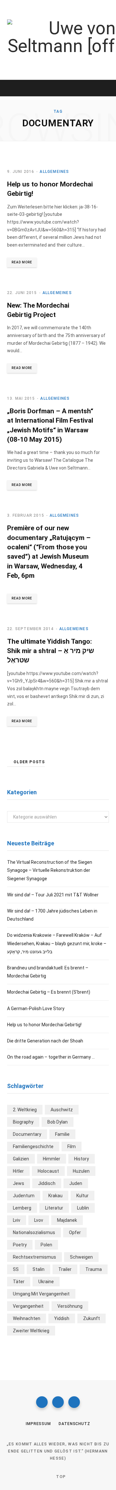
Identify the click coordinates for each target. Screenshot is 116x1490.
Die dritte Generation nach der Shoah (45, 1040)
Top (60, 1476)
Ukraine (46, 1281)
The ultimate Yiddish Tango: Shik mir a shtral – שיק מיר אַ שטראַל (50, 651)
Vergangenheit (28, 1306)
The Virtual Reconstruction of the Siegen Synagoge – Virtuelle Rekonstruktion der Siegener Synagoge (49, 870)
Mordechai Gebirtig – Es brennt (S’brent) (48, 992)
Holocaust (48, 1171)
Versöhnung (69, 1306)
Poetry (20, 1244)
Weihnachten (26, 1318)
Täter (18, 1281)
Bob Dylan (57, 1122)
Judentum (23, 1195)
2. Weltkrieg (25, 1109)
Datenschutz (74, 1423)
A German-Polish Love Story (35, 1008)
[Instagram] (58, 1402)
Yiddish (61, 1318)
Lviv (16, 1220)
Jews (18, 1183)
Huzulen (81, 1171)
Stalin (38, 1269)
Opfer (75, 1232)
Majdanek (67, 1220)
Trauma (93, 1269)
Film (71, 1146)
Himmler (51, 1158)
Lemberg (22, 1207)
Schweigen (81, 1257)
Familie (62, 1134)
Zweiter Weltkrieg (31, 1330)
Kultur (82, 1195)
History (81, 1158)
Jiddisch (46, 1183)
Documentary (27, 1134)
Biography (23, 1122)
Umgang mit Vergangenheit (41, 1293)
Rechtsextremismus (34, 1257)
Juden (75, 1183)
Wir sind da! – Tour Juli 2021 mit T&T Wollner (53, 894)
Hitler (18, 1171)
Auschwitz (62, 1109)
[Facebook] (42, 1402)
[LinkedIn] (74, 1402)
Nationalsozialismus (34, 1232)
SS (16, 1269)
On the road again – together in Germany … (51, 1057)
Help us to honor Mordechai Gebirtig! (44, 1024)
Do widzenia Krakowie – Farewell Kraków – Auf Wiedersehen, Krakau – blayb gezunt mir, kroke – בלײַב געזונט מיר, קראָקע (56, 943)
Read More (22, 262)
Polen (46, 1244)
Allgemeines (54, 171)
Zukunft (91, 1318)
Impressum (38, 1423)
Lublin (83, 1207)
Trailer (65, 1269)
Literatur (54, 1207)
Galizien (21, 1158)
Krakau (55, 1195)
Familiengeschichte (33, 1146)
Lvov (38, 1220)
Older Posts (29, 762)
